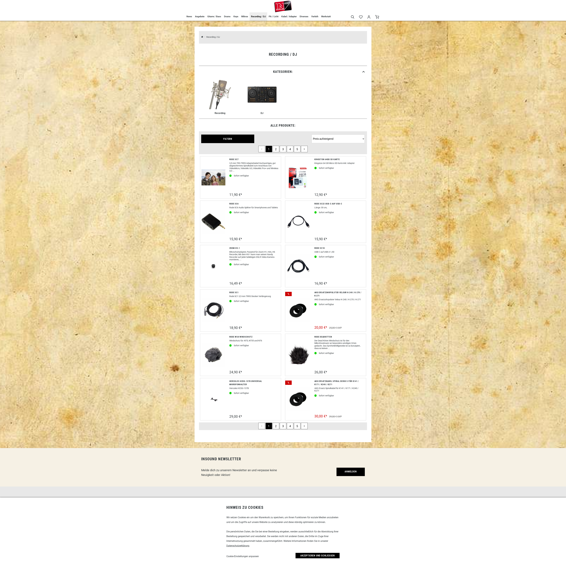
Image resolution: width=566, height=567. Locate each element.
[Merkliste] (361, 17)
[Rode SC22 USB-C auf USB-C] (298, 222)
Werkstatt (326, 16)
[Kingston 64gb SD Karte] (298, 177)
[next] (304, 149)
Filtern (227, 139)
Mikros (244, 16)
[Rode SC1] (213, 310)
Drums (227, 16)
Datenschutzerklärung (237, 545)
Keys (235, 16)
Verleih (314, 16)
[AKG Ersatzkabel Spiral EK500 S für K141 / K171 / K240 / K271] (298, 399)
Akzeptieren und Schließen (317, 555)
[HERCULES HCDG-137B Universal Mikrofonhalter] (213, 399)
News (189, 16)
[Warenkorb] (377, 17)
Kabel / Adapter (289, 16)
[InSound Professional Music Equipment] (283, 6)
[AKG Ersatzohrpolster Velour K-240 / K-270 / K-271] (298, 310)
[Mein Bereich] (369, 17)
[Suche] (353, 17)
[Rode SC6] (213, 222)
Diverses (304, 16)
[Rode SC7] (213, 177)
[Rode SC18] (298, 266)
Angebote (199, 16)
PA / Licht (273, 16)
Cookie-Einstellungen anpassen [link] (242, 556)
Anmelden (351, 471)
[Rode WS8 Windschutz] (213, 355)
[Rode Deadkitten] (298, 355)
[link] (283, 72)
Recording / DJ (258, 16)
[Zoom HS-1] (213, 266)
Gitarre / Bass (214, 16)
